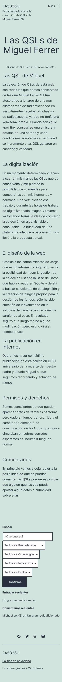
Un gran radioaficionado (18, 600)
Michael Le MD (12, 615)
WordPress (35, 668)
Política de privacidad (16, 661)
